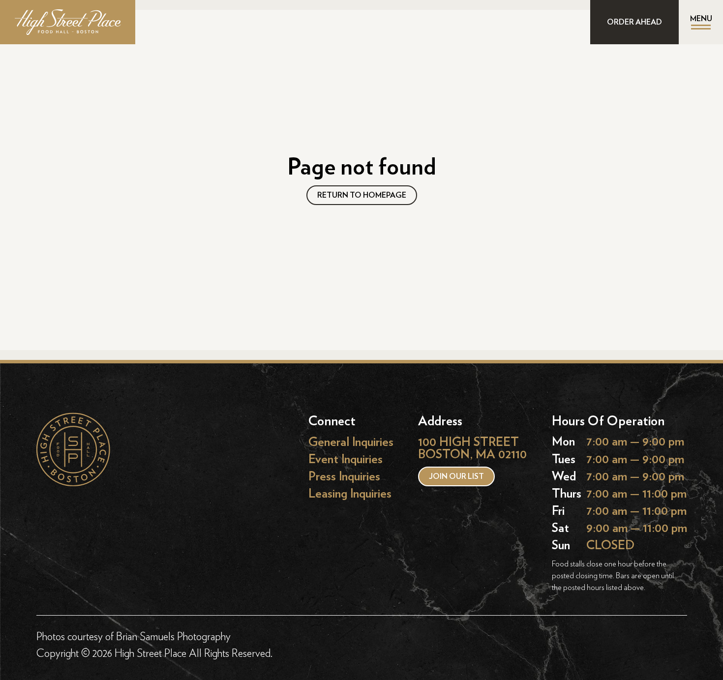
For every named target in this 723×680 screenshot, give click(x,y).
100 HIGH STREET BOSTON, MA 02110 (472, 448)
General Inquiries (350, 442)
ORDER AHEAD (634, 22)
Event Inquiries (345, 459)
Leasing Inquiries (350, 494)
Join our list (456, 476)
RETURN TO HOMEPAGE (361, 195)
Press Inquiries (344, 477)
